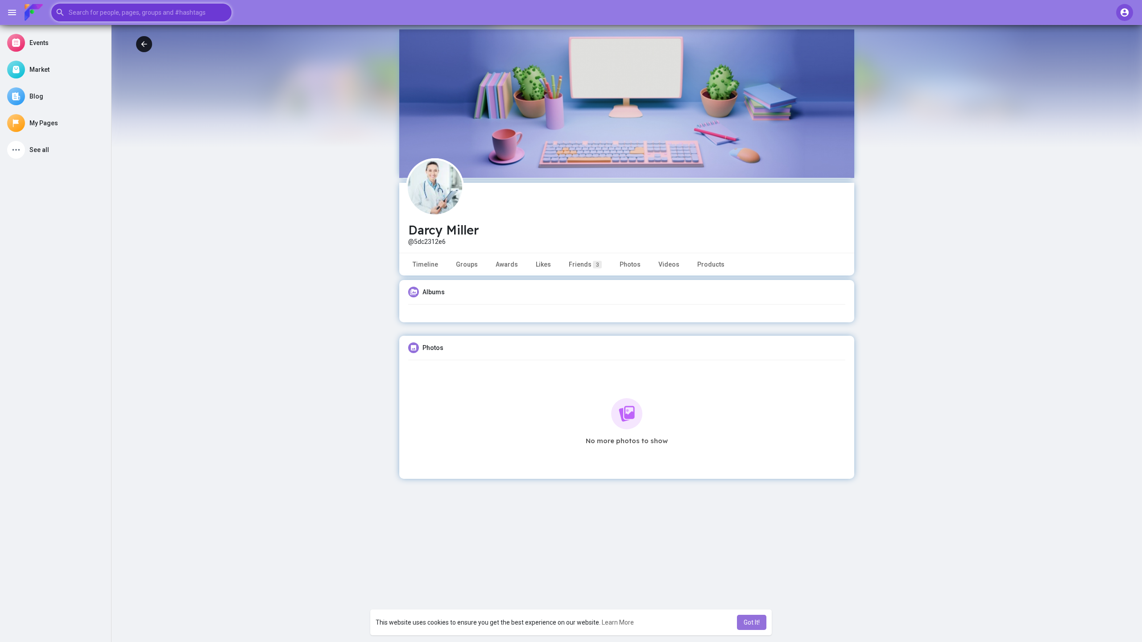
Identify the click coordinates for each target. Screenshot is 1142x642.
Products (710, 264)
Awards (507, 264)
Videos (668, 264)
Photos (630, 264)
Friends (584, 264)
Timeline (425, 264)
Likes (543, 264)
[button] (141, 12)
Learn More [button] (618, 622)
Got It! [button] (752, 622)
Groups (467, 264)
